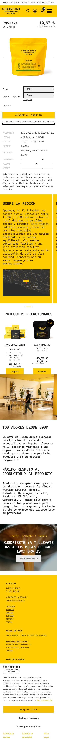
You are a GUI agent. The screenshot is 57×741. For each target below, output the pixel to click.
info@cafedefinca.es (15, 600)
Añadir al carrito (28, 115)
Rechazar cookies (28, 718)
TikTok (9, 622)
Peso (5, 89)
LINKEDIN (10, 616)
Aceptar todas (28, 709)
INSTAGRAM (10, 606)
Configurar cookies (28, 726)
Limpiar (27, 99)
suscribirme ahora (28, 558)
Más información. (45, 700)
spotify (9, 619)
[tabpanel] (26, 248)
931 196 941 (14, 591)
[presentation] (2, 57)
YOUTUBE (9, 612)
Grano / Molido (11, 96)
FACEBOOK (10, 609)
